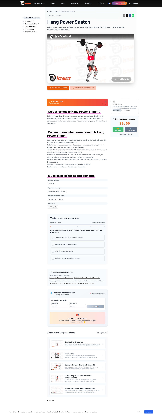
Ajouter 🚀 (95, 306)
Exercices (57, 11)
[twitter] (127, 15)
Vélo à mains (69, 278)
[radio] (77, 238)
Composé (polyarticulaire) (56, 191)
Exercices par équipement (86, 283)
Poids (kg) (54, 303)
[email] (124, 15)
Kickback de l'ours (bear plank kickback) (87, 278)
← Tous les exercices (30, 18)
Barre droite (52, 199)
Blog (62, 3)
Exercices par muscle (69, 283)
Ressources (38, 3)
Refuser (140, 412)
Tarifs (53, 3)
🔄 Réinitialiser (131, 129)
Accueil (49, 11)
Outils (100, 3)
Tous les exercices (55, 283)
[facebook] (130, 15)
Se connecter (134, 3)
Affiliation (88, 3)
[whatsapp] (133, 15)
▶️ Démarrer (118, 129)
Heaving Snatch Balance (57, 278)
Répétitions (73, 303)
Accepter (149, 412)
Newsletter (74, 3)
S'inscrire (126, 110)
